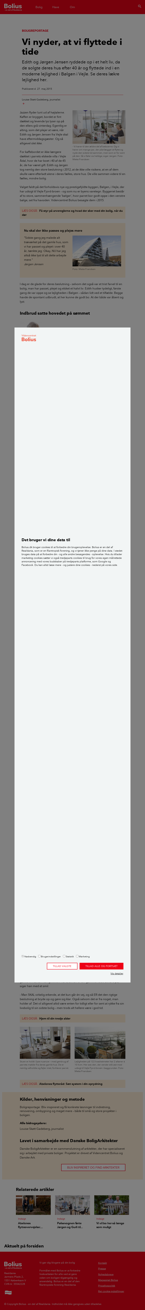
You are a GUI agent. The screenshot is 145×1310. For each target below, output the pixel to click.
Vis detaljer (117, 973)
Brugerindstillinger (50, 956)
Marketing (84, 956)
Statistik (69, 956)
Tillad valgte (62, 966)
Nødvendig (30, 956)
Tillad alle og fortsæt (101, 966)
